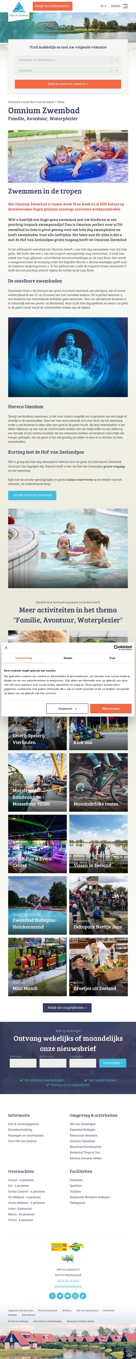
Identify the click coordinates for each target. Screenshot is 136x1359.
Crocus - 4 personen (21, 1180)
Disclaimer (109, 1310)
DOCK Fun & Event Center (32, 861)
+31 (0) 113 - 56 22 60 (68, 1280)
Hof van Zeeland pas (87, 1310)
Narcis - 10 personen (21, 1214)
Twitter (60, 1296)
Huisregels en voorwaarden (26, 1135)
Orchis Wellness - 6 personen (26, 1203)
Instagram (75, 1296)
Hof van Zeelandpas (82, 1124)
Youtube (67, 1296)
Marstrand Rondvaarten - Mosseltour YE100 (31, 797)
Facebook (52, 1296)
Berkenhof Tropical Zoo (85, 1152)
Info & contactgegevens (23, 1124)
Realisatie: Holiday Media (80, 1321)
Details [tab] (68, 658)
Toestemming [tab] (23, 658)
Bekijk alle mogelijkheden (66, 1008)
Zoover (83, 1296)
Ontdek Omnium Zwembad (32, 495)
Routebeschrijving (20, 1130)
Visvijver (75, 1191)
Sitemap (12, 1315)
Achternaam (48, 1056)
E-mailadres (77, 1056)
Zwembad (76, 1180)
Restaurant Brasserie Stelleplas (90, 1197)
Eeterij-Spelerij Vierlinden (29, 738)
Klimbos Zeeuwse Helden (86, 1158)
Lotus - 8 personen (20, 1209)
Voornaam (17, 1056)
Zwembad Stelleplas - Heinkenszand (35, 923)
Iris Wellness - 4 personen (24, 1197)
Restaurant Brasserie (83, 1135)
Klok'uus (83, 742)
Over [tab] (112, 658)
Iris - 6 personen (18, 1186)
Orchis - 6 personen (20, 1220)
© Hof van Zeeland (18, 1321)
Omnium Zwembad (82, 1141)
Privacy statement (48, 1310)
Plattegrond (77, 1203)
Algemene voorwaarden (20, 1310)
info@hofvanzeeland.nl (68, 1286)
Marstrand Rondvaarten (85, 1147)
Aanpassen (65, 708)
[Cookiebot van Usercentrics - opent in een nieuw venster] (116, 648)
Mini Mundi (25, 988)
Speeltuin (76, 1186)
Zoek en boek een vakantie (67, 84)
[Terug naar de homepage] (18, 9)
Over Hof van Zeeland (22, 1141)
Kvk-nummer (29, 1315)
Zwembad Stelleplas (82, 1130)
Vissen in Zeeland (92, 865)
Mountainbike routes (96, 803)
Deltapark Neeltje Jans (98, 926)
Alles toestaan (111, 708)
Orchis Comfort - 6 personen (26, 1191)
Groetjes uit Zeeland (95, 988)
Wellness (67, 1310)
